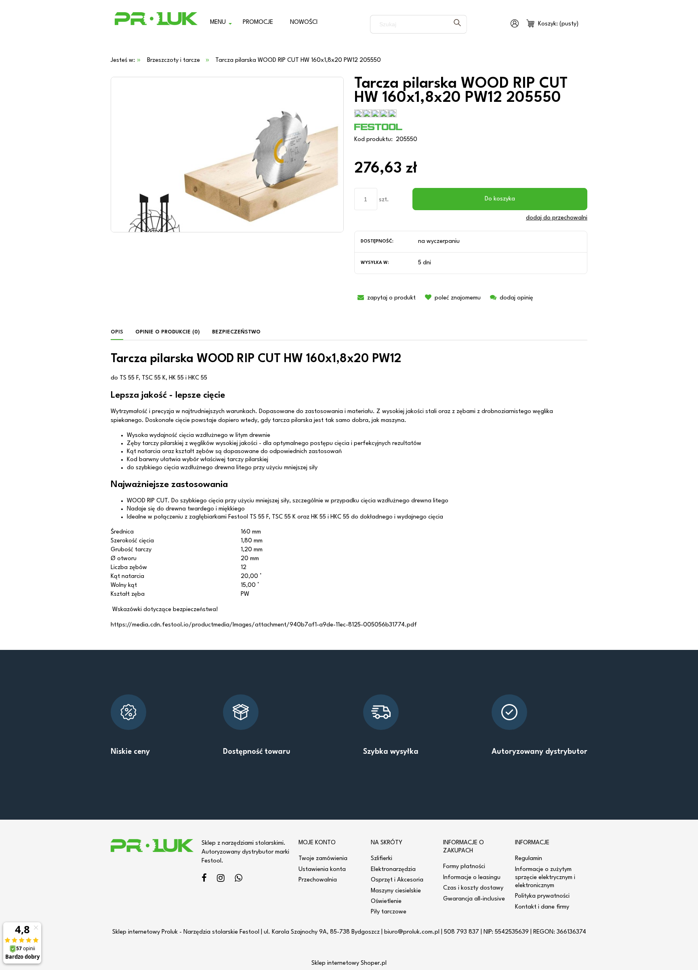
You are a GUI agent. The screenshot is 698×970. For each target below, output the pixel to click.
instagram (221, 879)
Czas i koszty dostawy (473, 888)
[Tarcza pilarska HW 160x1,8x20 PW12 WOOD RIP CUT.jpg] (227, 155)
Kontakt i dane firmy (542, 907)
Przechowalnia (318, 880)
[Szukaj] (457, 24)
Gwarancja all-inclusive (474, 899)
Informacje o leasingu (471, 878)
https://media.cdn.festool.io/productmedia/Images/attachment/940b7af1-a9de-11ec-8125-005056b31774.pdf (264, 625)
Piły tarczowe (388, 912)
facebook (204, 879)
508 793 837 (461, 932)
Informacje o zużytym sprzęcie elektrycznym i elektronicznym (545, 878)
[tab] (120, 332)
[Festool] (378, 127)
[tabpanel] (349, 491)
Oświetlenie (386, 901)
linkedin (238, 879)
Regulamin (528, 859)
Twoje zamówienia (323, 859)
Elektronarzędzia (393, 870)
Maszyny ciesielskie (396, 891)
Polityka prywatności (542, 896)
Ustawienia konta (322, 870)
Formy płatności (464, 867)
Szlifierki (381, 859)
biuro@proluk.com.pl (411, 932)
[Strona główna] (156, 24)
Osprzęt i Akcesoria (397, 880)
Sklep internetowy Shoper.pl (349, 963)
